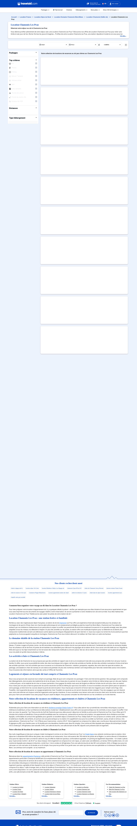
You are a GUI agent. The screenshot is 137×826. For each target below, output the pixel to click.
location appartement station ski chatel (59, 592)
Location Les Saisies (17, 787)
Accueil (14, 17)
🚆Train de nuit (58, 10)
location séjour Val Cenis (32, 588)
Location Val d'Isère (17, 791)
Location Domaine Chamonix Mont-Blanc (69, 17)
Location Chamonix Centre (84, 791)
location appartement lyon (115, 592)
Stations (69, 10)
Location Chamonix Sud (83, 789)
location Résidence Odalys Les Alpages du (53, 588)
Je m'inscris (91, 813)
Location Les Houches (82, 787)
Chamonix (62, 623)
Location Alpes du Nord (42, 17)
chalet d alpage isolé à (17, 588)
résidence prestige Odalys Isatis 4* (61, 708)
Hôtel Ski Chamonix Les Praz (117, 789)
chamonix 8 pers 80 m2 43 (74, 588)
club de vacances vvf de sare (18, 592)
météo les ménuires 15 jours (79, 592)
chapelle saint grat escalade (18, 597)
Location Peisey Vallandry (19, 794)
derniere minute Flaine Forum (114, 588)
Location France (26, 17)
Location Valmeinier (50, 787)
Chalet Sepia (89, 734)
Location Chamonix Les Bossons (85, 794)
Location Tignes (16, 789)
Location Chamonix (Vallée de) (97, 17)
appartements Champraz (32, 756)
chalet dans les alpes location (97, 592)
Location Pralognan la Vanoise (53, 791)
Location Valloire (49, 789)
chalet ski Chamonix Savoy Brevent (94, 588)
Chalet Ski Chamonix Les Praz (117, 787)
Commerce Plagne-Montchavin (37, 592)
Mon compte (115, 3)
